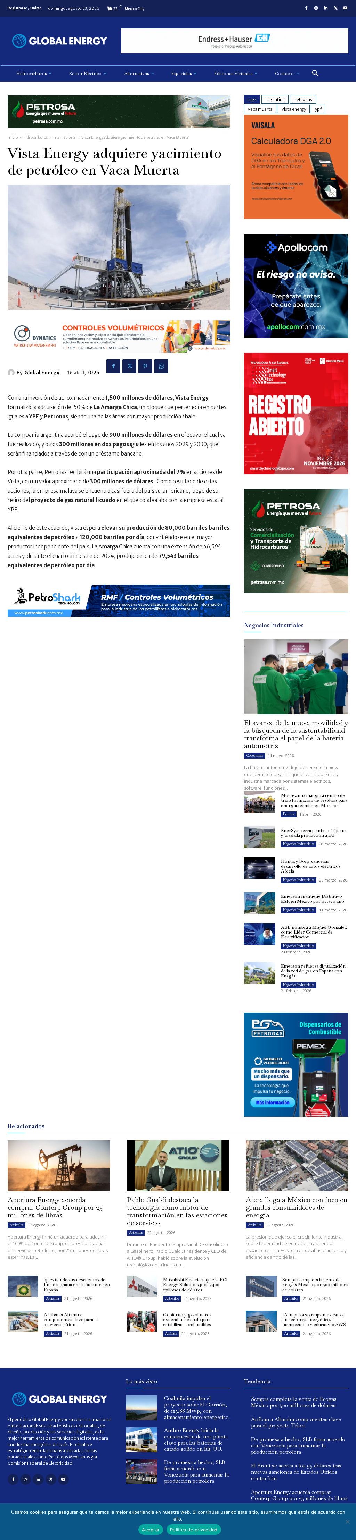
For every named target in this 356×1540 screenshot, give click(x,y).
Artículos (16, 1225)
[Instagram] (316, 8)
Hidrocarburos (35, 137)
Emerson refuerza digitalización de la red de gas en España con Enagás (313, 971)
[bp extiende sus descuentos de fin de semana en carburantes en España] (23, 1286)
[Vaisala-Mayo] (296, 217)
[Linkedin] (326, 8)
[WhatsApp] (161, 366)
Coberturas (254, 755)
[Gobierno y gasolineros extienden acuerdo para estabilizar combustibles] (142, 1321)
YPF (318, 109)
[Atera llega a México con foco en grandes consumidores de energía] (297, 1165)
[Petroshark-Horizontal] (119, 622)
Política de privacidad (194, 1529)
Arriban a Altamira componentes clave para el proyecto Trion (71, 1320)
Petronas (303, 99)
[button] (315, 73)
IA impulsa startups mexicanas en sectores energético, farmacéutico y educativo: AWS (314, 1320)
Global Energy (41, 372)
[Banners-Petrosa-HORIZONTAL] (119, 133)
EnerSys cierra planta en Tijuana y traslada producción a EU (314, 832)
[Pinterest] (145, 366)
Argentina (275, 99)
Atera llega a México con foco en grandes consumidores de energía (297, 1207)
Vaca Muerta (260, 109)
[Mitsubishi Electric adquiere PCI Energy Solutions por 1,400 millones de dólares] (142, 1286)
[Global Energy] (12, 372)
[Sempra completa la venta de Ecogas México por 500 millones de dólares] (261, 1286)
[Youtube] (345, 8)
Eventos (288, 814)
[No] (347, 1521)
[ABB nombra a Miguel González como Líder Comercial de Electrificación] (259, 934)
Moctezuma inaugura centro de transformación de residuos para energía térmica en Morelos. (314, 800)
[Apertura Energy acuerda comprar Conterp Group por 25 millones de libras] (59, 1165)
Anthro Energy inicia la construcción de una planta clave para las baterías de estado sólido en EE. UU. (196, 1439)
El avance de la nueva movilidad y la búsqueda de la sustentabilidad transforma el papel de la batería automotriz (296, 734)
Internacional (64, 137)
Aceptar (151, 1529)
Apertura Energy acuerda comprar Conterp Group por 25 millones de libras (55, 1207)
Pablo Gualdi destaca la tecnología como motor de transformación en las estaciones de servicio (177, 1211)
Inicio (13, 137)
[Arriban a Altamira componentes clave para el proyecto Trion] (23, 1321)
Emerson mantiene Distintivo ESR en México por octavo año (312, 898)
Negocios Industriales (298, 844)
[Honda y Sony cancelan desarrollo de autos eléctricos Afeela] (259, 868)
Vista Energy (294, 109)
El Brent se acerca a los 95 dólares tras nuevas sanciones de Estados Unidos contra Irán (296, 1471)
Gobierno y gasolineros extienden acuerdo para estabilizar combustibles (187, 1320)
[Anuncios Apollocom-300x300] (296, 336)
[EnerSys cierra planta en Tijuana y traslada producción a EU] (259, 837)
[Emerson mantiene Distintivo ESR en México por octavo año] (259, 903)
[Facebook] (306, 8)
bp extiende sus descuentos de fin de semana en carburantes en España (77, 1285)
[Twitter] (335, 8)
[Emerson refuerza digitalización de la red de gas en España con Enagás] (259, 973)
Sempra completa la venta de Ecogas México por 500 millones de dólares (315, 1285)
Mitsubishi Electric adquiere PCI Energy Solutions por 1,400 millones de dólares (195, 1285)
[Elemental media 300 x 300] (296, 472)
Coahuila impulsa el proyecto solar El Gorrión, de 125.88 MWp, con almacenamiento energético (196, 1407)
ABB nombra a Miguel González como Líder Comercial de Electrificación (314, 932)
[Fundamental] (234, 41)
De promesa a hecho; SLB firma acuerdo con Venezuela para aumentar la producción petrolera (196, 1471)
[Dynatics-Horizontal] (119, 358)
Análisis (171, 1333)
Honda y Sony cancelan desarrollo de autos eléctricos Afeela (311, 866)
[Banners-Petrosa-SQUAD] (296, 591)
